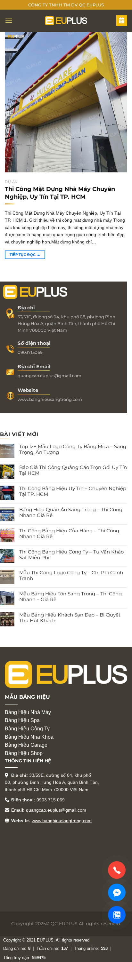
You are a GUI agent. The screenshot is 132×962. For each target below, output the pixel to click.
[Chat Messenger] (117, 892)
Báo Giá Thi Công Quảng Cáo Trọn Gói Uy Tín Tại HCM (73, 470)
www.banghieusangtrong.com (62, 820)
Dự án (11, 181)
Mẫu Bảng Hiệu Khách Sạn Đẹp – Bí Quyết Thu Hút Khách (69, 618)
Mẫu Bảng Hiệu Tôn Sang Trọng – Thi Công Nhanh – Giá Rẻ (70, 596)
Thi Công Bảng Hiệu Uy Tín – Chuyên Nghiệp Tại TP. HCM (72, 491)
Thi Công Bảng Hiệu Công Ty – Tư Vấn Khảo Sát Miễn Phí (71, 555)
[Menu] (9, 20)
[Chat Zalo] (117, 915)
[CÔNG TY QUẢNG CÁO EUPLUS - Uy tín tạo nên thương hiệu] (66, 20)
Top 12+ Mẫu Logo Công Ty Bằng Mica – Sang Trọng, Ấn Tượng (72, 449)
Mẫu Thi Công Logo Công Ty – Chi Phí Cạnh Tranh (71, 575)
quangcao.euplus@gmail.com (55, 810)
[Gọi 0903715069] (117, 870)
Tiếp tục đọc (25, 255)
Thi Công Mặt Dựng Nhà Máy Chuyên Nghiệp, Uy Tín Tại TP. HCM (60, 193)
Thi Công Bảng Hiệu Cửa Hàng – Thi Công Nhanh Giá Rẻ (69, 533)
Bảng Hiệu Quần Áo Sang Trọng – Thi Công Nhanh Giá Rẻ (70, 512)
